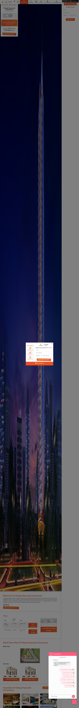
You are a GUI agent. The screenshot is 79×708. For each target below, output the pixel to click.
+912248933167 (40, 363)
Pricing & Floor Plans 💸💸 (67, 669)
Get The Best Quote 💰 (68, 676)
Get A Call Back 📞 (69, 685)
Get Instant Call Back (43, 359)
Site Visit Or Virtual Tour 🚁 (67, 679)
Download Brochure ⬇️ (68, 672)
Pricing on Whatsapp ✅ (68, 682)
